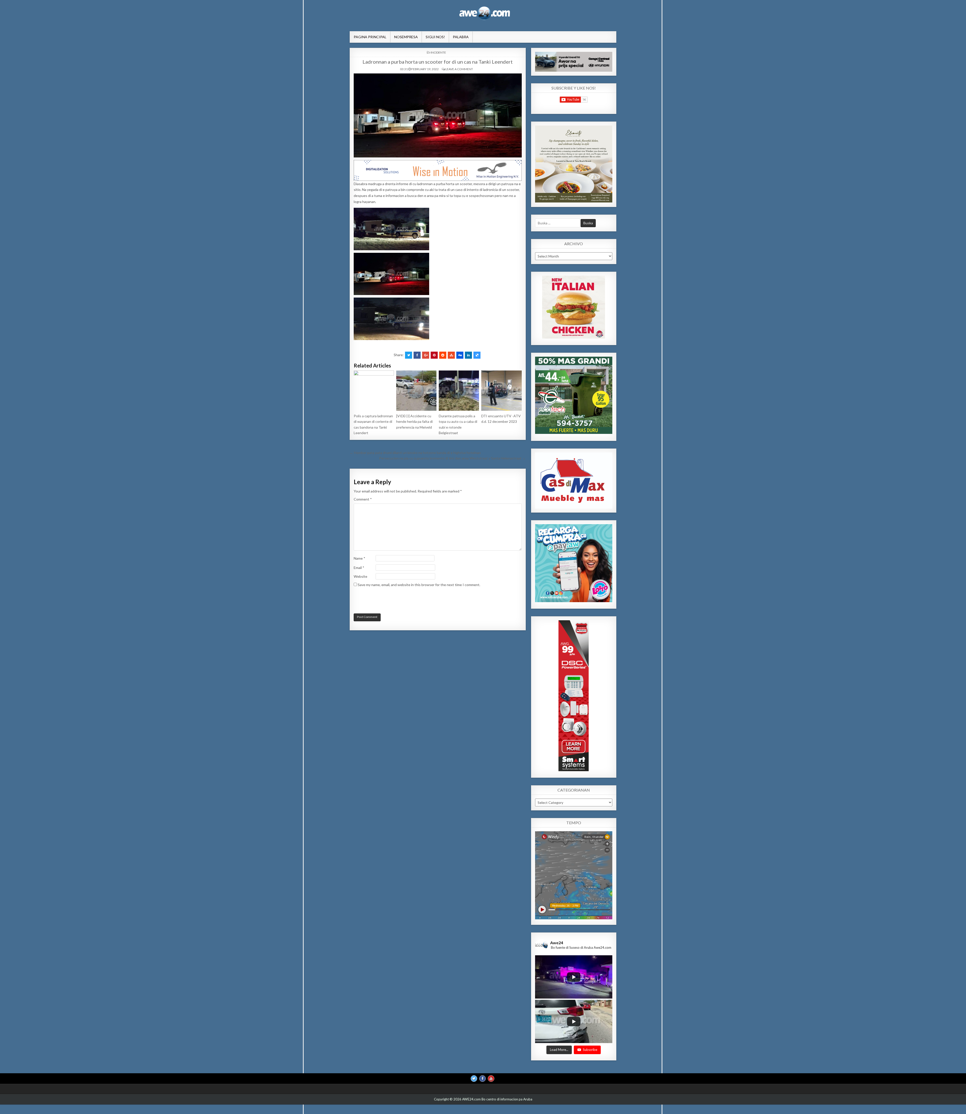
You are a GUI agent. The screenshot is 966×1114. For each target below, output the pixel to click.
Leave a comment (459, 69)
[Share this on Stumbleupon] (451, 355)
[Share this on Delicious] (476, 355)
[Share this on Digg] (459, 355)
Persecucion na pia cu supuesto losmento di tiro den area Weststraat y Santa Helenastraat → (452, 458)
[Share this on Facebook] (417, 355)
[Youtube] (491, 1078)
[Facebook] (482, 1078)
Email (359, 567)
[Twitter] (474, 1078)
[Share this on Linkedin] (468, 355)
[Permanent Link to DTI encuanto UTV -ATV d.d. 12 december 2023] (501, 390)
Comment (363, 499)
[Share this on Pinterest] (434, 355)
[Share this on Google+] (425, 355)
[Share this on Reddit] (442, 355)
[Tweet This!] (408, 355)
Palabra (461, 37)
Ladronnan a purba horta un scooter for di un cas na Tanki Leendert (438, 62)
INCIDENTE (438, 52)
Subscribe (590, 1050)
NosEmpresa (406, 37)
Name (359, 558)
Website (360, 576)
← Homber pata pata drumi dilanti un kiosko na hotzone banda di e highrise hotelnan (415, 452)
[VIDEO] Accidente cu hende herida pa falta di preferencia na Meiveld (414, 421)
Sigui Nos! (435, 37)
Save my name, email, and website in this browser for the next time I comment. (419, 585)
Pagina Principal (370, 37)
